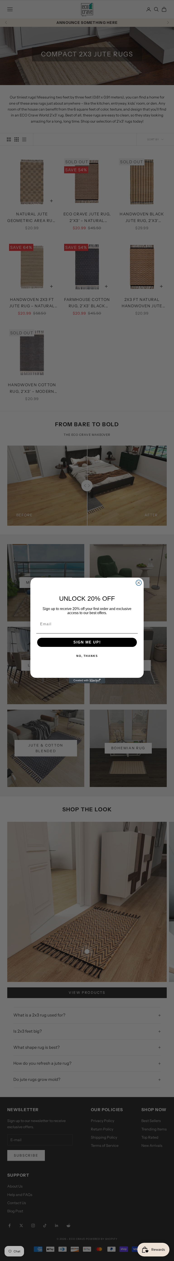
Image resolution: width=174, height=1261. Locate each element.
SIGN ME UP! (87, 642)
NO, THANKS (87, 656)
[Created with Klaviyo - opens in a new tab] (87, 680)
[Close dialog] (138, 582)
